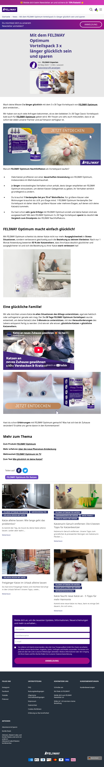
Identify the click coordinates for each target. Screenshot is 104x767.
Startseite (6, 16)
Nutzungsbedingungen (36, 691)
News (15, 16)
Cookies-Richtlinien (34, 709)
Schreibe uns (58, 687)
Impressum (32, 701)
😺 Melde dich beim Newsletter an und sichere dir (52, 2)
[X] (25, 470)
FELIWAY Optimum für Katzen (22, 477)
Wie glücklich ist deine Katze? (28, 459)
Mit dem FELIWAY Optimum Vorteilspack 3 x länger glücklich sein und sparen (52, 16)
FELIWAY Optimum (26, 444)
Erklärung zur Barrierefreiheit (38, 713)
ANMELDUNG (90, 24)
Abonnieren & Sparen (9, 727)
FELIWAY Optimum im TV (28, 454)
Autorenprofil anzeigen (49, 67)
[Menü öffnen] (100, 9)
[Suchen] (91, 9)
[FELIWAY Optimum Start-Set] (52, 393)
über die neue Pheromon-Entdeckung (37, 449)
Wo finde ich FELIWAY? (62, 691)
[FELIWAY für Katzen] (15, 9)
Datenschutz (32, 705)
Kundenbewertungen (87, 687)
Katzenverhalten (39, 512)
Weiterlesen (6, 535)
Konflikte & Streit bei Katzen (67, 588)
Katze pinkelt (87, 516)
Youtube (5, 695)
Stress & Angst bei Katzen (66, 519)
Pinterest (5, 699)
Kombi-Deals (6, 731)
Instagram (5, 687)
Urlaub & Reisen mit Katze (14, 515)
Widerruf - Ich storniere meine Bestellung (64, 702)
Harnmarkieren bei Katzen (66, 516)
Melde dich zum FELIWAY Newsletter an (63, 696)
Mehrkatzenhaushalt (64, 591)
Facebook (5, 691)
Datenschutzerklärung (64, 654)
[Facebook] (19, 470)
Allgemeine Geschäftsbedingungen (36, 696)
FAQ (29, 687)
